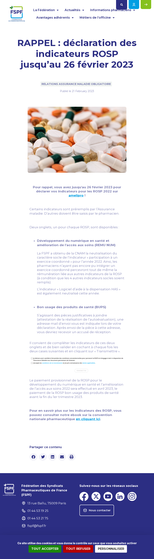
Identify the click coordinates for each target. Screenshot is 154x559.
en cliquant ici (88, 419)
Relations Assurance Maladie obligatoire (76, 84)
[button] (121, 5)
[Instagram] (132, 496)
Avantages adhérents (53, 17)
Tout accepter (44, 549)
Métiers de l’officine (95, 17)
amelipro (76, 195)
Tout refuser (78, 549)
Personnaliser (111, 549)
